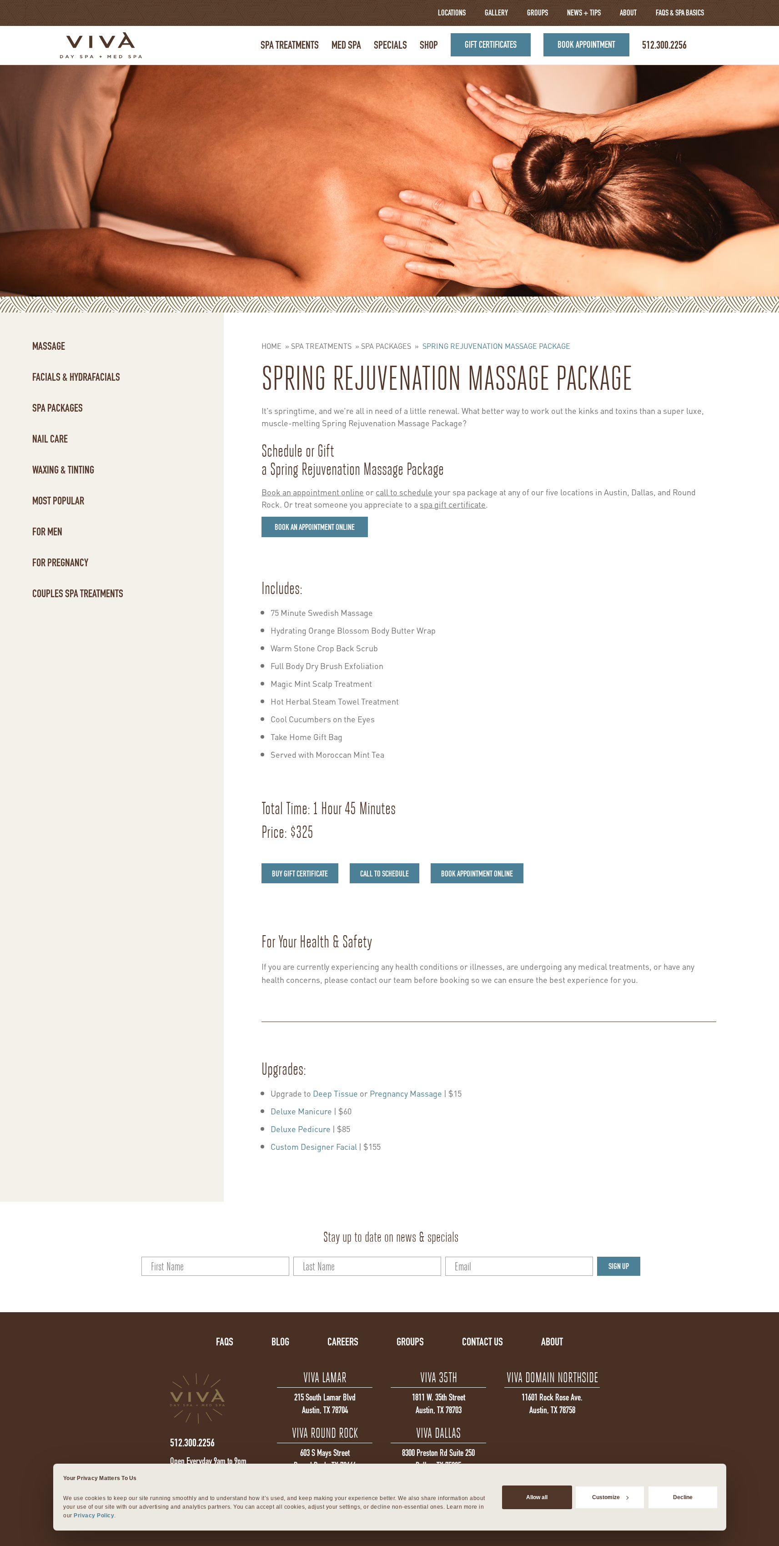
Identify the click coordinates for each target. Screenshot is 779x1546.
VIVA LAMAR (325, 1377)
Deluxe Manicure (301, 1110)
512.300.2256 (664, 45)
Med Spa (346, 45)
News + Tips (584, 13)
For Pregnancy (60, 562)
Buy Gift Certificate (300, 874)
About (628, 13)
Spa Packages (57, 408)
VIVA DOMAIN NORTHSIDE (552, 1377)
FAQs (224, 1341)
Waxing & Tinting (63, 469)
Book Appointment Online (477, 874)
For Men (47, 531)
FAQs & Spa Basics (680, 13)
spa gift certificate (453, 503)
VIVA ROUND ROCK (325, 1433)
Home (271, 345)
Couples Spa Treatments (77, 593)
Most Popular (58, 500)
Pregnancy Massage (406, 1092)
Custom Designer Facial (314, 1146)
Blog (280, 1341)
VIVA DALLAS (438, 1433)
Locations (452, 13)
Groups (537, 13)
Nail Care (50, 439)
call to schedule (404, 491)
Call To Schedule (384, 874)
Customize (606, 1497)
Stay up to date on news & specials (390, 1237)
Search (706, 45)
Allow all (537, 1497)
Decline (683, 1497)
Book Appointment (586, 44)
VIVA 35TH (438, 1377)
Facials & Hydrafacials (76, 377)
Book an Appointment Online (315, 527)
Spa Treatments (290, 45)
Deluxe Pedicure (301, 1128)
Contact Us (482, 1341)
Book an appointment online (312, 491)
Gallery (496, 13)
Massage (48, 346)
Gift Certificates (491, 44)
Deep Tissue (335, 1092)
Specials (390, 45)
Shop (429, 45)
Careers (342, 1341)
